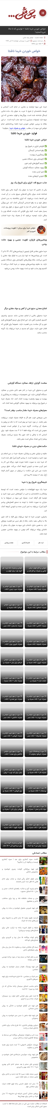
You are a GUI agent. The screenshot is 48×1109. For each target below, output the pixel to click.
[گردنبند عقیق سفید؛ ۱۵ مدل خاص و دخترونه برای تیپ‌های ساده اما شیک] (43, 923)
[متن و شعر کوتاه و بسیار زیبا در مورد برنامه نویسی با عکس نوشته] (43, 962)
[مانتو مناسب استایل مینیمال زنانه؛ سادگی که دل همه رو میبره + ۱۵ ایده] (43, 991)
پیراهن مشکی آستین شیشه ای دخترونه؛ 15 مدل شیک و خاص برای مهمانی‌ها (20, 1095)
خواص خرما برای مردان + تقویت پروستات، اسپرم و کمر (19, 230)
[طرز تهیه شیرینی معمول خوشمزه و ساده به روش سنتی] (43, 913)
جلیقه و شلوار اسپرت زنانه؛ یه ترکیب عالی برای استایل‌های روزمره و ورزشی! (20, 929)
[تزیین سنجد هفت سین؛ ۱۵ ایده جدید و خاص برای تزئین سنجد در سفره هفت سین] (43, 1079)
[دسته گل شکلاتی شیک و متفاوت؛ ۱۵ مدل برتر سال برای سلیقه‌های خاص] (43, 952)
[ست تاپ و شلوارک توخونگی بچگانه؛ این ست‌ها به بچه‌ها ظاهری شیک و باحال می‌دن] (43, 1040)
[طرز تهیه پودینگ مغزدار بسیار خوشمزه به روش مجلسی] (43, 972)
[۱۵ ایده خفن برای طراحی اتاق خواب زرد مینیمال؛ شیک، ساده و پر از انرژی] (43, 1001)
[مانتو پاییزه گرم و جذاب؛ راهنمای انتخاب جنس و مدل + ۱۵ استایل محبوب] (43, 894)
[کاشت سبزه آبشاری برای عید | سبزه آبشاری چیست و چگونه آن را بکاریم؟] (43, 864)
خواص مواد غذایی (28, 37)
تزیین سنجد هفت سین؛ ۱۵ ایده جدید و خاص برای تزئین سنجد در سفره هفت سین (20, 1075)
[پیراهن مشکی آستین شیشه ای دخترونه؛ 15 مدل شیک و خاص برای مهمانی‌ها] (43, 1099)
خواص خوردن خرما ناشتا (24, 51)
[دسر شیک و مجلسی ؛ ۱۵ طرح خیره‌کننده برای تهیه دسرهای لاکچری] (43, 981)
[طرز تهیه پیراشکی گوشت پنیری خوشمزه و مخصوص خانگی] (43, 874)
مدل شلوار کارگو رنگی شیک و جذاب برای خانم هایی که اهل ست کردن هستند (20, 880)
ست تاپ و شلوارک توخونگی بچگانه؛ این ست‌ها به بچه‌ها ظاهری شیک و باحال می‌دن (20, 1036)
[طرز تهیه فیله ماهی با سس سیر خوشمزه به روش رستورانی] (43, 1021)
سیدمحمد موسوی (38, 41)
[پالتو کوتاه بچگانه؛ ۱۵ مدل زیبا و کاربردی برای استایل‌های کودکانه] (43, 942)
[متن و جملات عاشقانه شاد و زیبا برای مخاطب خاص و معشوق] (43, 903)
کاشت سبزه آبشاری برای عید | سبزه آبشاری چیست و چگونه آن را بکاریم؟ (20, 860)
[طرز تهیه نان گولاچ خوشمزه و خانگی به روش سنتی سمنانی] (43, 1011)
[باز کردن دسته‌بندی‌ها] (42, 12)
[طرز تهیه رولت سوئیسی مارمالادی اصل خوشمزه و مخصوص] (43, 1060)
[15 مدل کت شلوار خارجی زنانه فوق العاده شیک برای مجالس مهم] (43, 1089)
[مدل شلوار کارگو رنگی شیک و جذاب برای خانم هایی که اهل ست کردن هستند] (43, 884)
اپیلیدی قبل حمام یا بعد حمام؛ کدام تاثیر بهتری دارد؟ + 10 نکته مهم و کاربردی (20, 1065)
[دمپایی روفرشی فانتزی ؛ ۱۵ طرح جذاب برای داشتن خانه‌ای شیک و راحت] (43, 1030)
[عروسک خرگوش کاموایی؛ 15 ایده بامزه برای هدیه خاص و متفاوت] (43, 1050)
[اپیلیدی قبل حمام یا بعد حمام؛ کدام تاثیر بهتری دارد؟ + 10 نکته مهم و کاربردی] (43, 1069)
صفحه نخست (39, 37)
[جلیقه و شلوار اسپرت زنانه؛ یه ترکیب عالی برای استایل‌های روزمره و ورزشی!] (43, 933)
